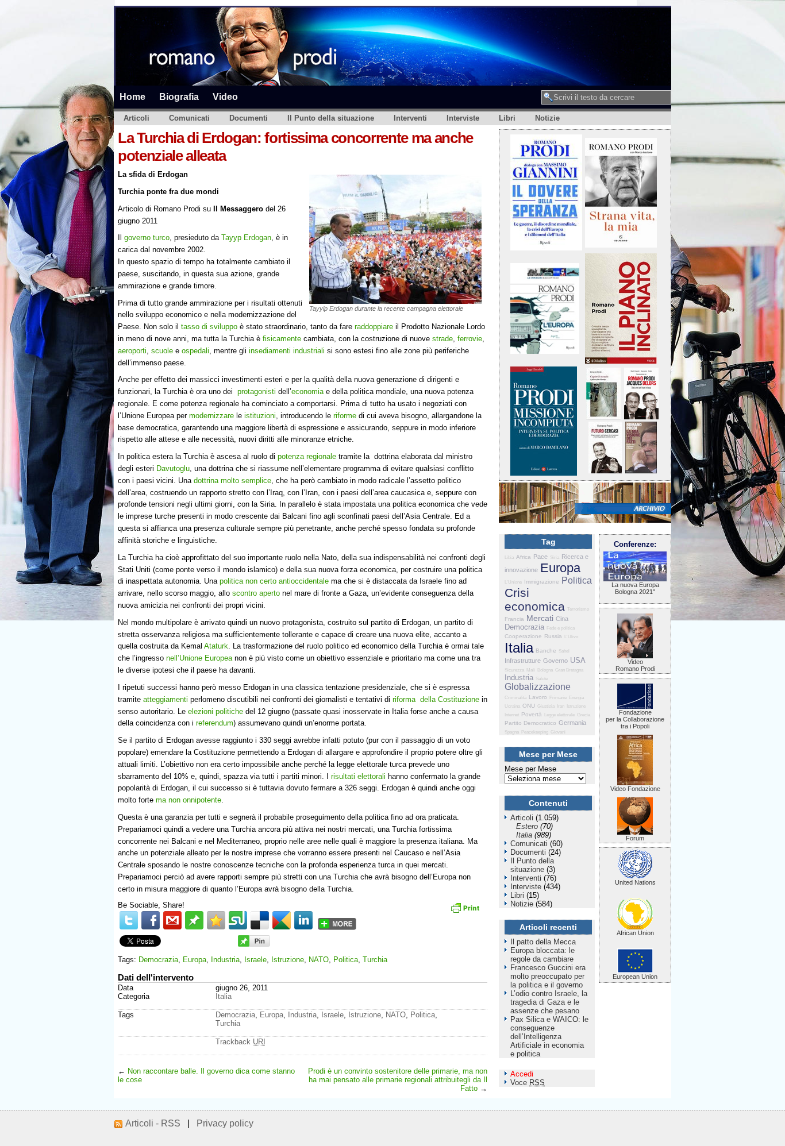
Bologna (545, 670)
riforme (344, 415)
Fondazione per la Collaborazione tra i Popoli (635, 719)
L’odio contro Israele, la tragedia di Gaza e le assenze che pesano (548, 1002)
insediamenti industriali (287, 350)
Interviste (463, 118)
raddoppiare (374, 326)
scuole (162, 350)
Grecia (583, 714)
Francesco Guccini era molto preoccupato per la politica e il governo (548, 976)
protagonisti (256, 391)
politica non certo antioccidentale (274, 581)
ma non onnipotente (188, 800)
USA (578, 660)
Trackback (240, 1041)
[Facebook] (150, 920)
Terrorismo (578, 609)
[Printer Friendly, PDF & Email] (466, 911)
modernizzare (211, 415)
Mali (530, 670)
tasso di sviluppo (209, 326)
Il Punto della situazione (330, 118)
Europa (194, 959)
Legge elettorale (559, 714)
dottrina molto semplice (232, 480)
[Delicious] (260, 920)
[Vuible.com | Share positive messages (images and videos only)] (194, 927)
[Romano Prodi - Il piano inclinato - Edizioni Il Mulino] (621, 361)
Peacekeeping (534, 732)
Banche (546, 650)
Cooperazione (523, 636)
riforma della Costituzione (435, 699)
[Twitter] (129, 920)
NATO (319, 959)
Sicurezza (514, 670)
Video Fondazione (635, 788)
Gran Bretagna (569, 670)
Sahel (564, 651)
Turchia (375, 959)
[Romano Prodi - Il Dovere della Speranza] (546, 248)
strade (442, 338)
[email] (172, 920)
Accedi (521, 1074)
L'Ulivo (571, 636)
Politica (345, 959)
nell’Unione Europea (199, 658)
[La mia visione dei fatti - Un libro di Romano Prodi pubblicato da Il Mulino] (641, 470)
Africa (523, 557)
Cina (562, 618)
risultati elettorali (358, 776)
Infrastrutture (523, 660)
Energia (576, 697)
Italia (224, 996)
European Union (635, 976)
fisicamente (282, 338)
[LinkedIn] (303, 920)
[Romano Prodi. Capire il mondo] (603, 416)
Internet (512, 714)
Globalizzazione (538, 687)
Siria (554, 557)
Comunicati (189, 118)
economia (307, 391)
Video (225, 96)
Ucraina (512, 706)
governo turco (147, 237)
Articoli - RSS (152, 1123)
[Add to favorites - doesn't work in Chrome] (216, 920)
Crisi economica (535, 599)
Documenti (248, 118)
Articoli (136, 118)
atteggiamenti (165, 699)
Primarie (558, 697)
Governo (555, 660)
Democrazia (158, 959)
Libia (509, 557)
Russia (553, 636)
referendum (214, 723)
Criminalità (515, 697)
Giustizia (546, 706)
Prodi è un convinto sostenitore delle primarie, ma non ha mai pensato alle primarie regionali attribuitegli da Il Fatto (397, 1080)
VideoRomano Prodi (635, 665)
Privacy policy (225, 1123)
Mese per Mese (530, 769)
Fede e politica (561, 628)
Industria (225, 959)
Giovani (558, 732)
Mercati (539, 618)
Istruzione (287, 959)
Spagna (512, 732)
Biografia (179, 96)
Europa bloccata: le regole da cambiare (542, 954)
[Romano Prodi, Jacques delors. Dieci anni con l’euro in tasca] (641, 416)
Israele (255, 959)
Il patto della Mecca (543, 941)
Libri (507, 118)
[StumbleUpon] (238, 920)
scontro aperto (256, 593)
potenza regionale (307, 456)
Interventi (410, 118)
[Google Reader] (281, 920)
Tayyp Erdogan (246, 237)
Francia (514, 619)
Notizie (547, 118)
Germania (572, 722)
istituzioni (260, 415)
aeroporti (132, 350)
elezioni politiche (215, 711)
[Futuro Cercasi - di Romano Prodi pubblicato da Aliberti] (605, 470)
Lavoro (538, 697)
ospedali (195, 350)
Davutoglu (173, 468)
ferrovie (469, 338)
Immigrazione (541, 581)
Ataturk (216, 646)
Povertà (531, 714)
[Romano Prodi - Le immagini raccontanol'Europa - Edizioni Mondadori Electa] (544, 351)
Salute (542, 678)
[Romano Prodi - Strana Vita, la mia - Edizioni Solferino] (621, 245)
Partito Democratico (530, 723)
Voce (527, 1082)
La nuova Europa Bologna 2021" (635, 588)
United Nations (635, 882)
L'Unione (513, 582)
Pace (540, 556)
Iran (560, 706)
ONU (528, 706)
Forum (635, 838)
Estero (527, 826)
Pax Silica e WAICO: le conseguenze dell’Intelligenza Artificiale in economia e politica (549, 1036)
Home (132, 96)
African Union (635, 932)
